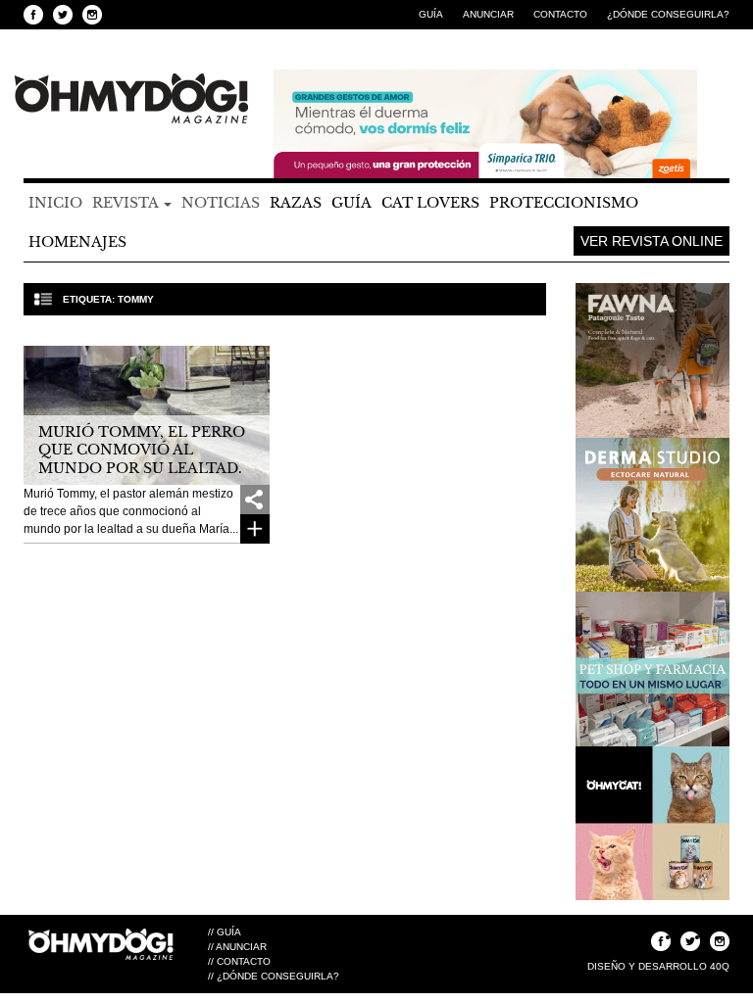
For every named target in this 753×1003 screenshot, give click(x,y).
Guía (431, 14)
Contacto (560, 14)
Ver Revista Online (651, 241)
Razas (296, 203)
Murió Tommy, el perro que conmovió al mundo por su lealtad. (141, 449)
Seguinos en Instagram (92, 14)
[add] (255, 499)
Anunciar (488, 14)
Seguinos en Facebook (33, 14)
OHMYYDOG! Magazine (131, 99)
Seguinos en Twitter (63, 14)
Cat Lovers (430, 203)
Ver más (255, 529)
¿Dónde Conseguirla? (668, 14)
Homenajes (77, 242)
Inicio (55, 203)
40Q (719, 966)
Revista (127, 203)
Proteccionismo (563, 203)
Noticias (220, 203)
